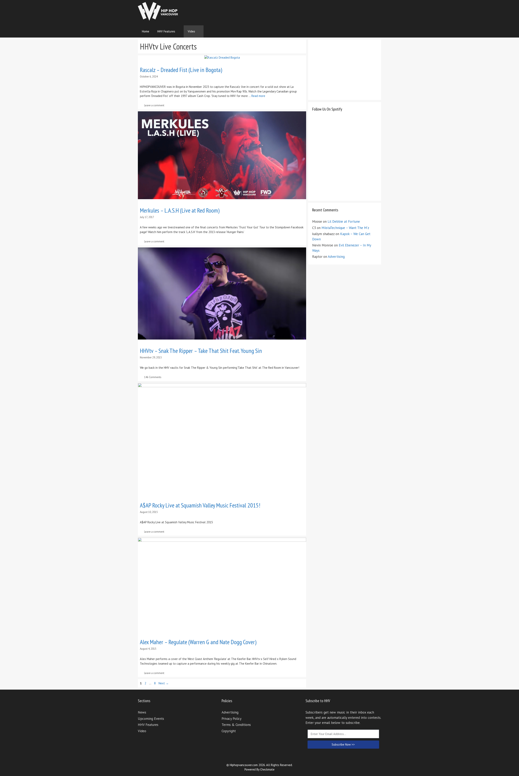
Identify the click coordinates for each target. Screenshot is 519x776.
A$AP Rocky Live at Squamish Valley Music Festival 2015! (200, 505)
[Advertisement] (307, 11)
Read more (258, 96)
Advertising (336, 256)
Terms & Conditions (236, 724)
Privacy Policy (231, 718)
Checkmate (267, 769)
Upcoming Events (151, 718)
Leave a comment (154, 105)
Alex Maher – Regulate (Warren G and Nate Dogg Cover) (198, 642)
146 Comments (152, 377)
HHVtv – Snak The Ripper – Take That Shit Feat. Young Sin (201, 351)
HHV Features (166, 31)
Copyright (229, 731)
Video (191, 31)
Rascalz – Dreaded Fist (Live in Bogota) (181, 70)
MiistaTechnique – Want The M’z (345, 228)
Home (145, 31)
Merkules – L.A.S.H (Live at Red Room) (180, 210)
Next (164, 683)
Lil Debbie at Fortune (344, 221)
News (142, 712)
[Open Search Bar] (375, 31)
